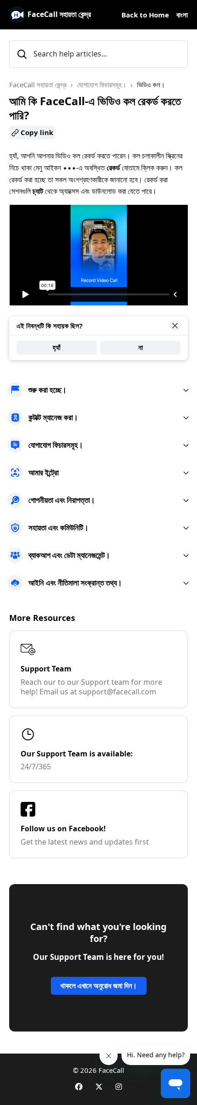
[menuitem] (98, 390)
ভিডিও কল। (151, 84)
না (140, 347)
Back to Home (145, 14)
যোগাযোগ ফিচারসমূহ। (101, 84)
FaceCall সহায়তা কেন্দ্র (37, 84)
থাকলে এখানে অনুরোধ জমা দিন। (98, 986)
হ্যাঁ (56, 347)
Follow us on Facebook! (63, 828)
